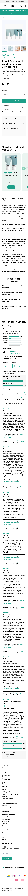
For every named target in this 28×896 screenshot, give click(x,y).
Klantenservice (6, 833)
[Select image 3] (17, 49)
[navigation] (3, 6)
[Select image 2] (11, 49)
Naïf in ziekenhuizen (7, 799)
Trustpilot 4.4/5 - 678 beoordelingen (14, 867)
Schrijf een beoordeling (8, 57)
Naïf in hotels (5, 801)
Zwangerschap (6, 819)
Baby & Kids (5, 817)
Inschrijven (6, 858)
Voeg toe (11, 187)
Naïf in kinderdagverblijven (9, 803)
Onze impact (5, 796)
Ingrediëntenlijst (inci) (8, 808)
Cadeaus (4, 823)
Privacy (3, 892)
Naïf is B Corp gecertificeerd (10, 794)
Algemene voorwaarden (7, 890)
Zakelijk (4, 839)
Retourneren (5, 835)
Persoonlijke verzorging (8, 814)
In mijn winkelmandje (14, 101)
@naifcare (7, 776)
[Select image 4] (23, 49)
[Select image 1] (4, 49)
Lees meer (6, 78)
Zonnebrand (5, 821)
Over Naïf (4, 789)
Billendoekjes (5, 826)
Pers (3, 837)
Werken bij (5, 805)
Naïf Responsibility (7, 792)
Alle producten (6, 17)
